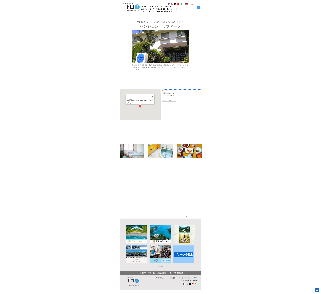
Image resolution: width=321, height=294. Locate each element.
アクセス (143, 11)
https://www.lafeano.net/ (169, 101)
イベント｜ (177, 9)
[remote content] (130, 79)
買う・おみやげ (167, 9)
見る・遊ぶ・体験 (146, 9)
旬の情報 (143, 6)
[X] (175, 4)
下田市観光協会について (162, 278)
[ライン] (181, 4)
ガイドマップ (168, 6)
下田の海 (150, 6)
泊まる (160, 9)
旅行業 (195, 278)
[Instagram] (172, 4)
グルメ (155, 9)
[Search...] (198, 7)
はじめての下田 (159, 6)
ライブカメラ (151, 11)
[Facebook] (169, 4)
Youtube (159, 11)
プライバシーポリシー (187, 278)
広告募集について (175, 278)
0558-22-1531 (178, 273)
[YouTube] (178, 4)
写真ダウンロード (169, 11)
